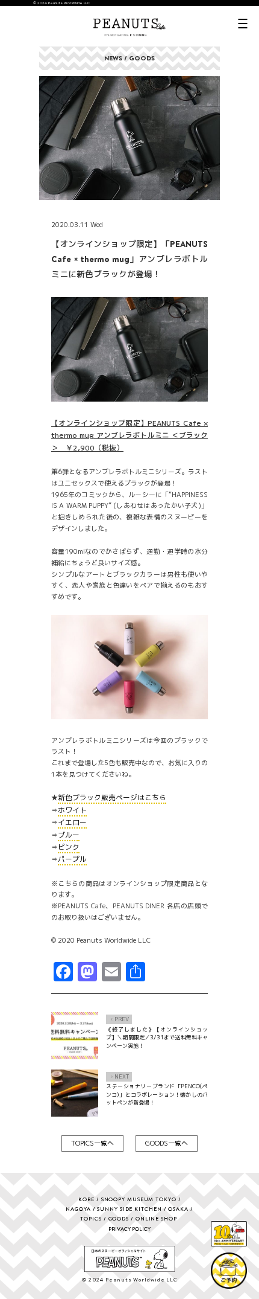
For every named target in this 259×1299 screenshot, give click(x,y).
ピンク (69, 847)
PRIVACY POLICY (129, 1229)
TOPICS (90, 1218)
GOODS (119, 1218)
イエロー (72, 822)
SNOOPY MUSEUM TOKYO (138, 1199)
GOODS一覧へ (166, 1143)
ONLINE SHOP (156, 1218)
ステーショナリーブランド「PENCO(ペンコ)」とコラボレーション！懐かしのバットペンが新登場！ (157, 1094)
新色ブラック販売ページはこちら (112, 797)
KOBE (86, 1199)
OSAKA (178, 1209)
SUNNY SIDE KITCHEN (129, 1209)
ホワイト (72, 810)
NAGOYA (78, 1209)
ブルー (69, 835)
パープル (72, 859)
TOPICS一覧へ (92, 1143)
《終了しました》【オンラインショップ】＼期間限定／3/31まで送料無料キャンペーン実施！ (157, 1037)
